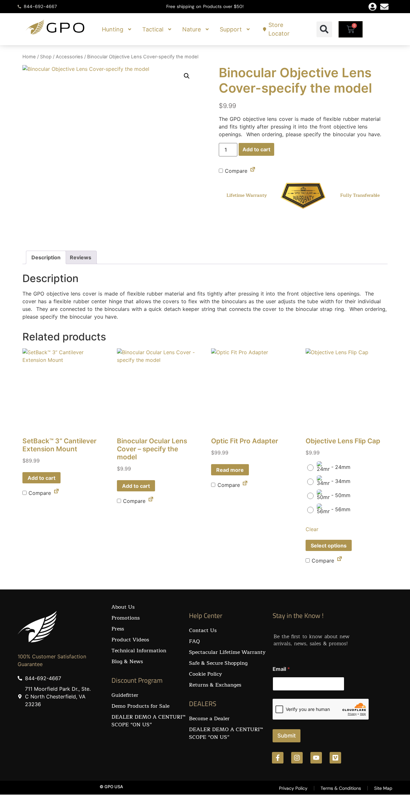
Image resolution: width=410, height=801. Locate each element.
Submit (286, 735)
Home (29, 57)
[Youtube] (316, 757)
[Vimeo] (335, 757)
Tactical (152, 29)
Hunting (112, 29)
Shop (46, 57)
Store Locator (279, 29)
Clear (312, 529)
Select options (329, 545)
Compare (235, 170)
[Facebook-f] (277, 757)
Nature (191, 29)
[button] (324, 29)
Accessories (69, 57)
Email (281, 669)
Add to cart (256, 149)
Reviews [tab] (80, 257)
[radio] (330, 468)
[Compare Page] (253, 170)
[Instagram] (297, 757)
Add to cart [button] (41, 478)
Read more (230, 470)
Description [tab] (46, 257)
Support (231, 29)
